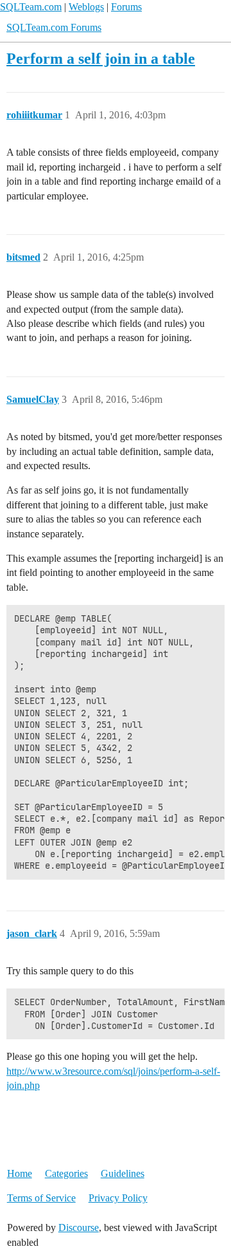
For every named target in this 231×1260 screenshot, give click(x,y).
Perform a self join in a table (100, 58)
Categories (66, 1173)
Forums (126, 6)
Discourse (78, 1227)
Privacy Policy (118, 1197)
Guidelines (122, 1173)
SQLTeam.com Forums (53, 27)
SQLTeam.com (31, 6)
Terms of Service (41, 1197)
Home (19, 1173)
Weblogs (86, 6)
